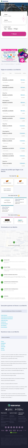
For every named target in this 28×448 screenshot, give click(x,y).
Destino (6, 20)
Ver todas (3, 350)
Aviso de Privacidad (21, 421)
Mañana (10, 29)
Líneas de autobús (4, 424)
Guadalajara (3, 343)
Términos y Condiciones (22, 420)
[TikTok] (19, 427)
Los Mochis (18, 64)
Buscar (15, 34)
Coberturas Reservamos (12, 422)
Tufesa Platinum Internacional (7, 318)
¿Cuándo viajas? (7, 27)
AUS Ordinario (3, 325)
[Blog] (22, 427)
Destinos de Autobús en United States (5, 422)
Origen (5, 14)
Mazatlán (3, 344)
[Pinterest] (17, 427)
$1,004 (22, 118)
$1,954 (22, 155)
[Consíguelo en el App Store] (9, 409)
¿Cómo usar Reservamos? (12, 416)
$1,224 (22, 125)
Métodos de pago (21, 416)
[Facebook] (6, 427)
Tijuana (2, 341)
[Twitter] (9, 427)
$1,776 (22, 148)
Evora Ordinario (4, 327)
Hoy (5, 29)
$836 (23, 95)
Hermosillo (3, 346)
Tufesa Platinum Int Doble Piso (7, 316)
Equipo (2, 417)
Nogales (2, 348)
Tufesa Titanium (4, 315)
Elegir (16, 29)
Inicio (2, 64)
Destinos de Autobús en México (5, 419)
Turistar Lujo (3, 322)
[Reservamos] (4, 1)
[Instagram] (11, 427)
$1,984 (22, 163)
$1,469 (22, 140)
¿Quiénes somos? (4, 415)
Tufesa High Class (4, 320)
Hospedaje (3, 425)
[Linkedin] (14, 427)
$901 (23, 110)
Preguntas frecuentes (22, 418)
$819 (23, 80)
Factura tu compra (13, 418)
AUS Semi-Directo (4, 323)
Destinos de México (9, 64)
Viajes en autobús (13, 419)
